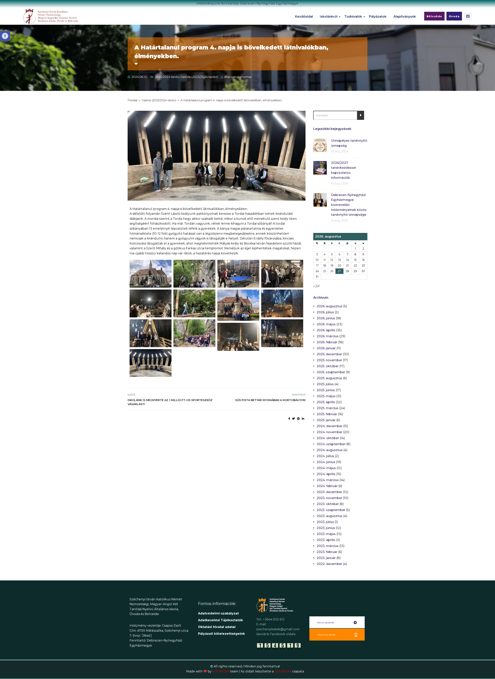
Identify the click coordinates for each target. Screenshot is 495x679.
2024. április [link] (326, 474)
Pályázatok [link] (378, 16)
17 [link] (317, 265)
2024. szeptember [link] (331, 444)
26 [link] (331, 271)
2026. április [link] (326, 330)
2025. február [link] (327, 414)
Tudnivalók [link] (353, 16)
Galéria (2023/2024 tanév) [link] (199, 77)
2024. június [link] (326, 462)
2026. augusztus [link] (329, 306)
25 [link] (324, 271)
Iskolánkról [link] (328, 16)
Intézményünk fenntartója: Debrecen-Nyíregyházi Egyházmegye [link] (247, 3)
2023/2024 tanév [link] (167, 77)
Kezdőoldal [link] (304, 16)
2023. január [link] (326, 558)
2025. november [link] (329, 360)
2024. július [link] (325, 456)
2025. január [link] (326, 420)
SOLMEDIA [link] (225, 671)
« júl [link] (316, 286)
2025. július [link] (325, 384)
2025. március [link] (327, 408)
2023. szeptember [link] (331, 510)
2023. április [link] (326, 540)
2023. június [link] (326, 528)
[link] (5, 36)
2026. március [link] (328, 336)
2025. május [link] (326, 396)
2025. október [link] (328, 366)
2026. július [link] (325, 312)
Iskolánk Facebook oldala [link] (275, 634)
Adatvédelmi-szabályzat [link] (219, 613)
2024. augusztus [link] (330, 450)
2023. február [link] (327, 552)
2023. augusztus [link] (329, 516)
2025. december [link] (329, 354)
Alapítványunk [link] (404, 16)
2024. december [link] (329, 426)
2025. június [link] (326, 390)
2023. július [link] (325, 522)
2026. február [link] (327, 342)
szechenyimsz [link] (241, 77)
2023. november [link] (329, 498)
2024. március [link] (328, 480)
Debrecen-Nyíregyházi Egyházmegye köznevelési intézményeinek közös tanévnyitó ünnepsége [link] (349, 204)
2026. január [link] (326, 348)
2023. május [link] (326, 534)
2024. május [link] (326, 468)
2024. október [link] (328, 438)
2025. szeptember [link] (331, 372)
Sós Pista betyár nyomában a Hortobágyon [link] (270, 400)
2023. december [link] (329, 492)
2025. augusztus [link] (329, 378)
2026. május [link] (326, 324)
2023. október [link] (328, 504)
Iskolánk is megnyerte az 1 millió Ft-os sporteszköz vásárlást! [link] (170, 402)
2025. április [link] (326, 402)
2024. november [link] (329, 432)
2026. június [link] (326, 318)
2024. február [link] (327, 486)
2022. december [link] (329, 564)
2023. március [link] (328, 546)
